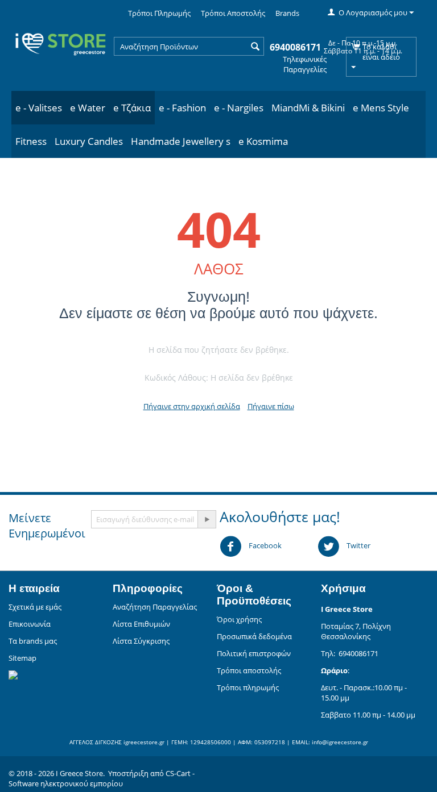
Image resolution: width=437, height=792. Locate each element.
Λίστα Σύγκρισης (141, 641)
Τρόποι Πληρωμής (159, 13)
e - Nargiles (238, 107)
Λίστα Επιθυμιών (141, 624)
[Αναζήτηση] (255, 47)
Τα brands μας (33, 641)
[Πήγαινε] (206, 519)
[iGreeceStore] (59, 41)
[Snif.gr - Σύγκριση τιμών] (13, 674)
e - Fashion (182, 107)
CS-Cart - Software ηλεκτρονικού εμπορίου (102, 778)
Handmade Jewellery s (180, 141)
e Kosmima (263, 141)
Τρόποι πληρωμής (248, 687)
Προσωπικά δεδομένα (254, 636)
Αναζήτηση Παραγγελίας (155, 607)
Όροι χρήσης (239, 619)
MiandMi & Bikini (308, 107)
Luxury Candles (89, 141)
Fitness (31, 141)
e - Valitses (38, 107)
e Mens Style (381, 107)
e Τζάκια (132, 107)
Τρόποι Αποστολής (233, 13)
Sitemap (22, 658)
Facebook (264, 545)
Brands (287, 13)
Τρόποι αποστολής (249, 670)
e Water (87, 107)
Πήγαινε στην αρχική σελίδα (191, 406)
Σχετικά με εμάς (35, 607)
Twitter (357, 545)
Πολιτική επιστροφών (254, 653)
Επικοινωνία (30, 624)
